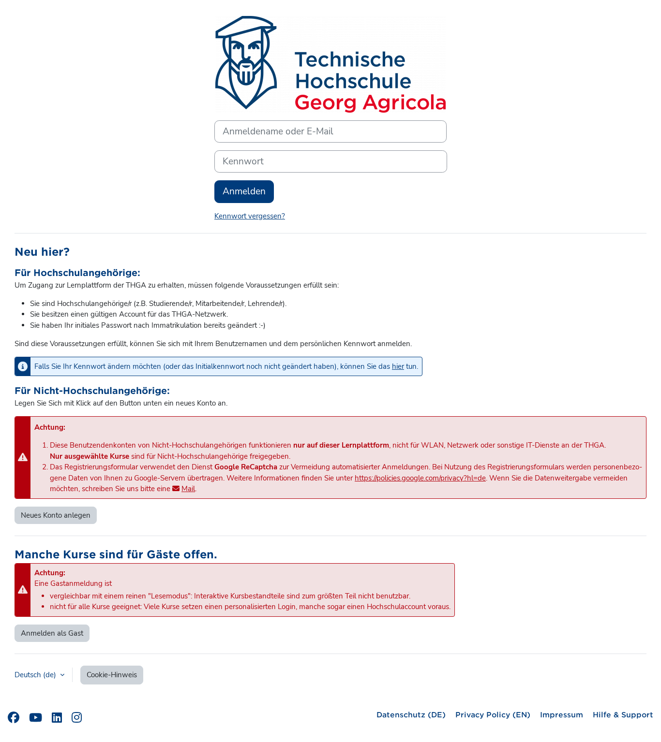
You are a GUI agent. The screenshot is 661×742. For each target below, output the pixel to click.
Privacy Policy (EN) (492, 714)
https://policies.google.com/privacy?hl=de (420, 478)
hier (398, 366)
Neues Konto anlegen (55, 515)
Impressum (561, 714)
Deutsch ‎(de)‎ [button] (36, 675)
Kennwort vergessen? (249, 216)
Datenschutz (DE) (411, 714)
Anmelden (244, 191)
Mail (188, 489)
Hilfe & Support (623, 714)
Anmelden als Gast (52, 633)
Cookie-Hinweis (112, 675)
